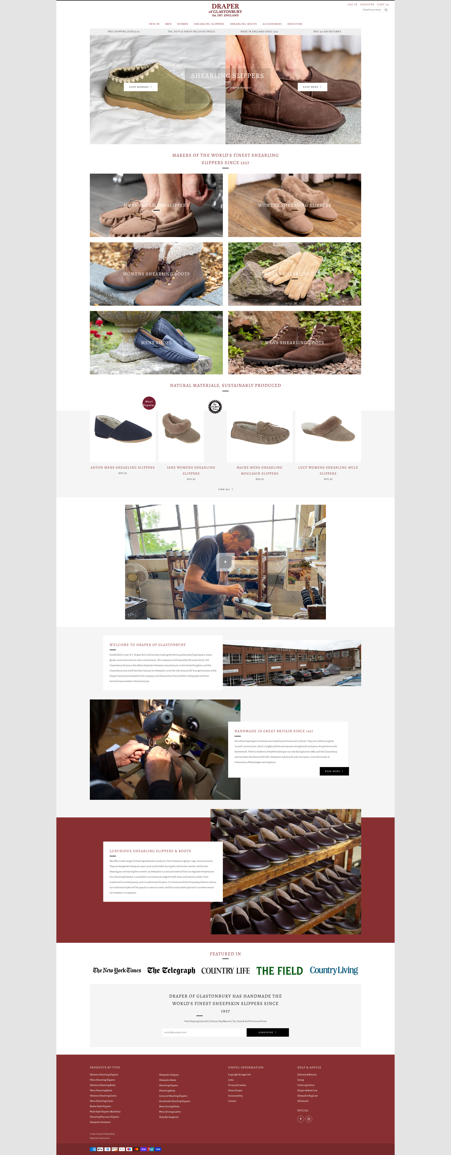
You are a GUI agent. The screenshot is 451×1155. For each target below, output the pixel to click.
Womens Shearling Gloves (103, 1095)
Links (231, 1080)
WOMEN (182, 24)
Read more (332, 771)
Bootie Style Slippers (100, 1106)
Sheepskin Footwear (100, 1122)
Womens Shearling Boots (103, 1085)
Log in (352, 4)
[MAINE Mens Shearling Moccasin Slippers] (260, 429)
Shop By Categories (169, 1117)
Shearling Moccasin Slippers (104, 1117)
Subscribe (265, 1032)
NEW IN (154, 24)
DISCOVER (295, 24)
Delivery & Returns (307, 1074)
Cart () (383, 4)
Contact (232, 1101)
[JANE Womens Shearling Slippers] (191, 429)
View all (224, 489)
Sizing (300, 1080)
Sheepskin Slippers (169, 1074)
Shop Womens (139, 87)
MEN (168, 24)
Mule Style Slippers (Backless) (105, 1111)
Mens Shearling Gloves (101, 1101)
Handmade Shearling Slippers (174, 1101)
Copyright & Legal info (239, 1074)
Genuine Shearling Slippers (173, 1096)
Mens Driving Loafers (170, 1111)
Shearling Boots (167, 1090)
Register (367, 4)
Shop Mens (311, 87)
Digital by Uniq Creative (100, 1138)
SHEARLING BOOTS (243, 24)
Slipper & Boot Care (307, 1090)
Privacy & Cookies (237, 1085)
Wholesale (302, 1101)
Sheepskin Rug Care (307, 1095)
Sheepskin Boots (167, 1080)
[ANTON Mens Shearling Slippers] (123, 429)
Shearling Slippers (168, 1085)
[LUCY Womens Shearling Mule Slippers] (328, 429)
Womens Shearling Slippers (104, 1074)
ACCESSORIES (272, 24)
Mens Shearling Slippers (102, 1080)
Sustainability (235, 1095)
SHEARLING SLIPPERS (209, 24)
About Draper (235, 1090)
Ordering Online (305, 1085)
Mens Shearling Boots (101, 1090)
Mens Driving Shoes (169, 1106)
